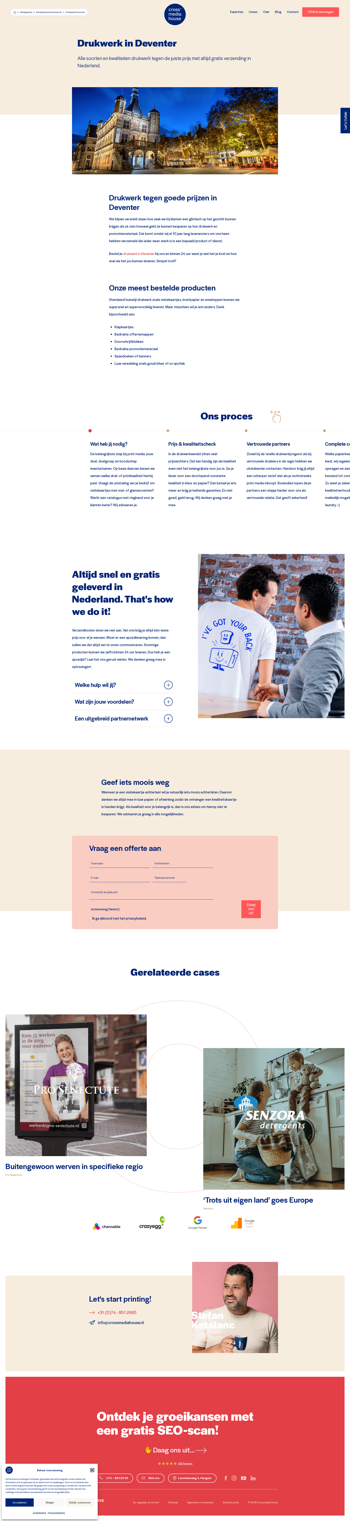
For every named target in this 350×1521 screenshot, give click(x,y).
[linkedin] (253, 1478)
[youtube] (243, 1478)
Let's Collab (345, 120)
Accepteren (19, 1502)
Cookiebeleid (39, 1512)
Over (266, 11)
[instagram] (234, 1478)
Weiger (50, 1502)
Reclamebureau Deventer (49, 12)
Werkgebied (26, 12)
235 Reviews (185, 1463)
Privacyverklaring (56, 1512)
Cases (253, 11)
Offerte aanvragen (321, 11)
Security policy (231, 1502)
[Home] (15, 12)
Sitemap (173, 1502)
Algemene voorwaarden (200, 1502)
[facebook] (226, 1478)
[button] (92, 1470)
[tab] (123, 687)
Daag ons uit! (251, 909)
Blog (278, 11)
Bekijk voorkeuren (80, 1502)
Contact (293, 11)
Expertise (236, 11)
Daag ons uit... (174, 1449)
